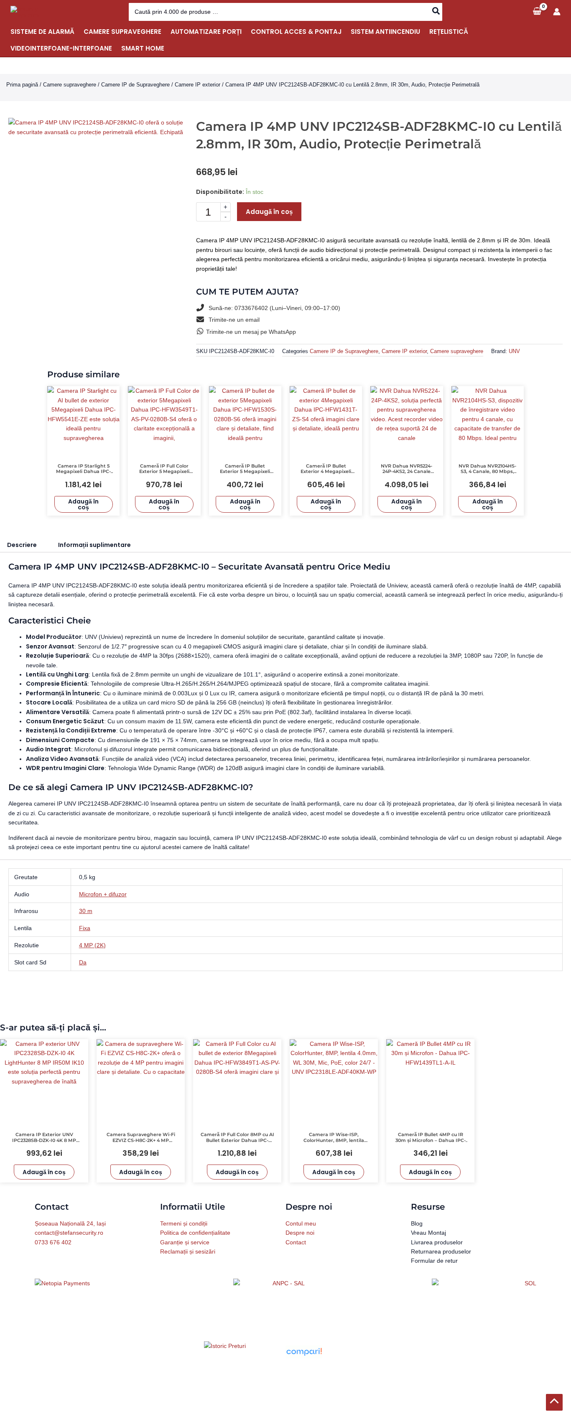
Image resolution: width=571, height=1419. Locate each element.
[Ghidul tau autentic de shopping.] (304, 1351)
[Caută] (436, 12)
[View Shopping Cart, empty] (537, 11)
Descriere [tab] (22, 545)
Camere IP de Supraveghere (135, 84)
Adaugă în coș (269, 211)
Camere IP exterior (197, 84)
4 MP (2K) (92, 945)
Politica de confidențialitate (195, 1232)
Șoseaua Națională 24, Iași (70, 1223)
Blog (417, 1223)
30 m (85, 911)
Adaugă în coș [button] (83, 504)
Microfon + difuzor (103, 894)
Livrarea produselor (437, 1242)
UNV (514, 351)
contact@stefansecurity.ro (69, 1232)
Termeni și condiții (183, 1223)
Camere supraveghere (69, 84)
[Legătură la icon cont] (557, 11)
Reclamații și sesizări (187, 1251)
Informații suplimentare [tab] (94, 545)
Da (83, 962)
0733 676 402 (53, 1242)
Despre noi (300, 1232)
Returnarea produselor (441, 1251)
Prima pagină (22, 84)
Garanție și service (184, 1242)
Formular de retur (434, 1260)
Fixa (84, 928)
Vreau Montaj (428, 1232)
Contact (296, 1242)
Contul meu (301, 1223)
